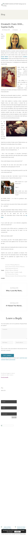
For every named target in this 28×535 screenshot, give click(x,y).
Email (2, 398)
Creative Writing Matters (12, 264)
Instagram (4, 379)
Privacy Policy (23, 534)
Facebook (1, 379)
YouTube (6, 379)
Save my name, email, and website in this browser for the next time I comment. (14, 349)
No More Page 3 (9, 272)
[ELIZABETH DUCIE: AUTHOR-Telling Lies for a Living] (14, 4)
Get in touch (4, 377)
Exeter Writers (4, 56)
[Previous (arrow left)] (2, 267)
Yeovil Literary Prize (20, 276)
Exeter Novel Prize (10, 266)
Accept (17, 531)
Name (2, 405)
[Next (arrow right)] (25, 267)
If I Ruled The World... (14, 306)
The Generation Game (11, 274)
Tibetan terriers (9, 276)
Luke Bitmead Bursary (11, 268)
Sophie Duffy (18, 272)
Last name (3, 411)
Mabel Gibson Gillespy (11, 270)
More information (10, 531)
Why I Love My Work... (14, 291)
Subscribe (14, 417)
